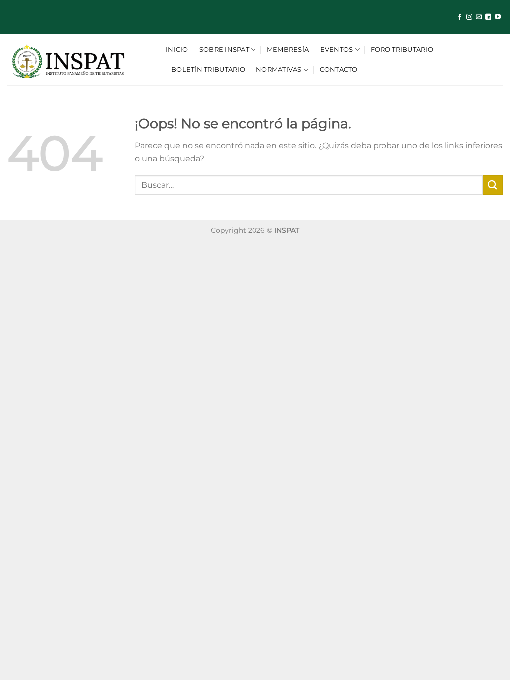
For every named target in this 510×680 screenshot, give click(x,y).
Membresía (288, 49)
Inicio (177, 49)
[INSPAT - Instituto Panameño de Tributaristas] (79, 59)
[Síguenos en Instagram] (469, 17)
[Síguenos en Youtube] (498, 17)
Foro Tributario (402, 49)
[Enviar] (493, 185)
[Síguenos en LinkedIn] (488, 17)
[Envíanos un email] (479, 17)
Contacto (339, 69)
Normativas (279, 69)
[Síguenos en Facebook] (460, 17)
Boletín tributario (208, 69)
